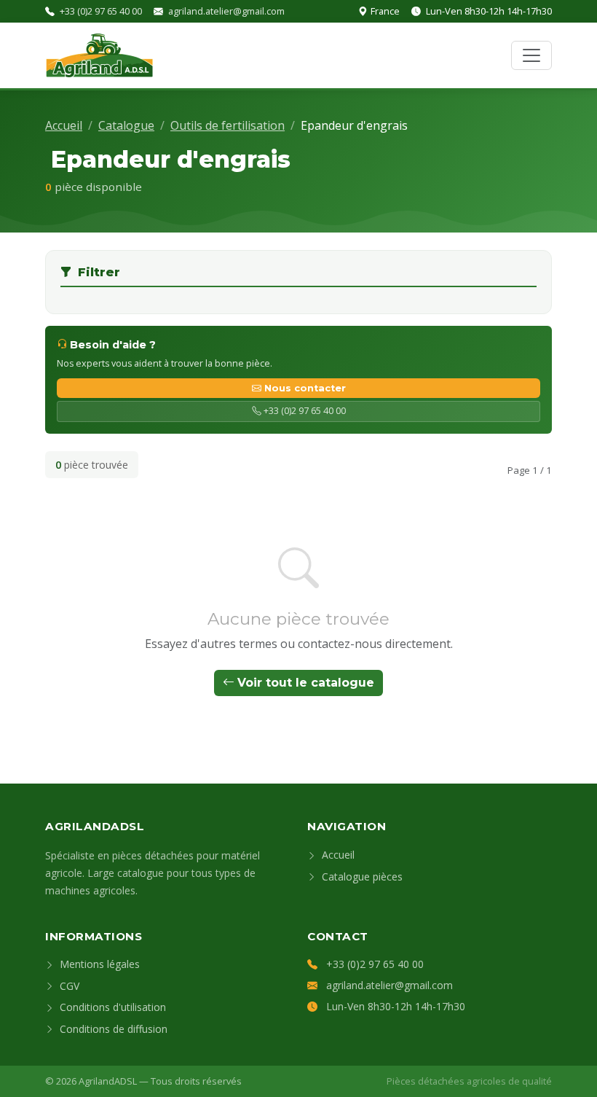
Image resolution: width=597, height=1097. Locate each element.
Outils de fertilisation (227, 125)
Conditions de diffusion (112, 1029)
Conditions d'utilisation (111, 1007)
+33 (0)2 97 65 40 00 (101, 10)
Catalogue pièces (361, 876)
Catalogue (126, 125)
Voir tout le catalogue (305, 683)
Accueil (63, 125)
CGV (68, 986)
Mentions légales (98, 964)
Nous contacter (305, 388)
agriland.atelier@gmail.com (226, 10)
